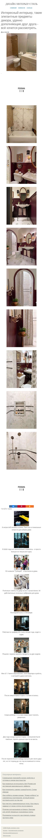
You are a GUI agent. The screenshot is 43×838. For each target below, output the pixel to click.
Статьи (29, 7)
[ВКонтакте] (13, 506)
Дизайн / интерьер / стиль (21, 4)
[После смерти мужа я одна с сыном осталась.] (21, 693)
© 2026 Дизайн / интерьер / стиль (11, 828)
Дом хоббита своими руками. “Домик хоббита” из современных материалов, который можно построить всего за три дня (20, 798)
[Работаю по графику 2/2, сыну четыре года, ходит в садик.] (21, 629)
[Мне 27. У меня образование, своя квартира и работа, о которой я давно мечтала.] (21, 671)
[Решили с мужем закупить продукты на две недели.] (21, 651)
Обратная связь (7, 835)
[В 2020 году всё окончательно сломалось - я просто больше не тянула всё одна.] (21, 547)
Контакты (5, 830)
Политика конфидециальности (10, 833)
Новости (21, 7)
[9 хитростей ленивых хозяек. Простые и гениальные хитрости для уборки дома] (21, 525)
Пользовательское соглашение (16, 830)
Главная (13, 7)
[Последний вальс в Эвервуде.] (21, 610)
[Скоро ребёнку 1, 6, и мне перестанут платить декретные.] (21, 712)
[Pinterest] (21, 506)
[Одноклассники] (30, 506)
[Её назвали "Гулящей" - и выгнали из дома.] (21, 569)
